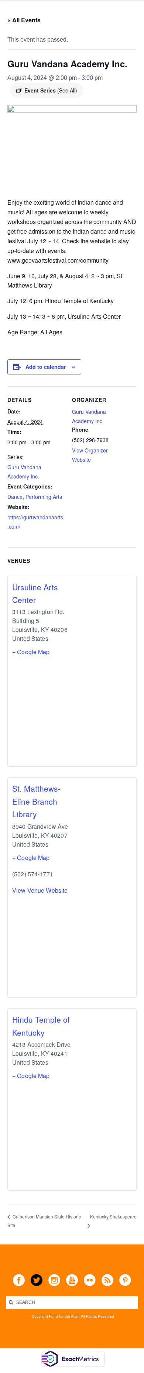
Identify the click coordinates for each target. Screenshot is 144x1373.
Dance (15, 496)
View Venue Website (40, 890)
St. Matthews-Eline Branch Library (36, 801)
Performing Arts (43, 496)
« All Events (24, 20)
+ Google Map (31, 651)
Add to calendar (45, 366)
